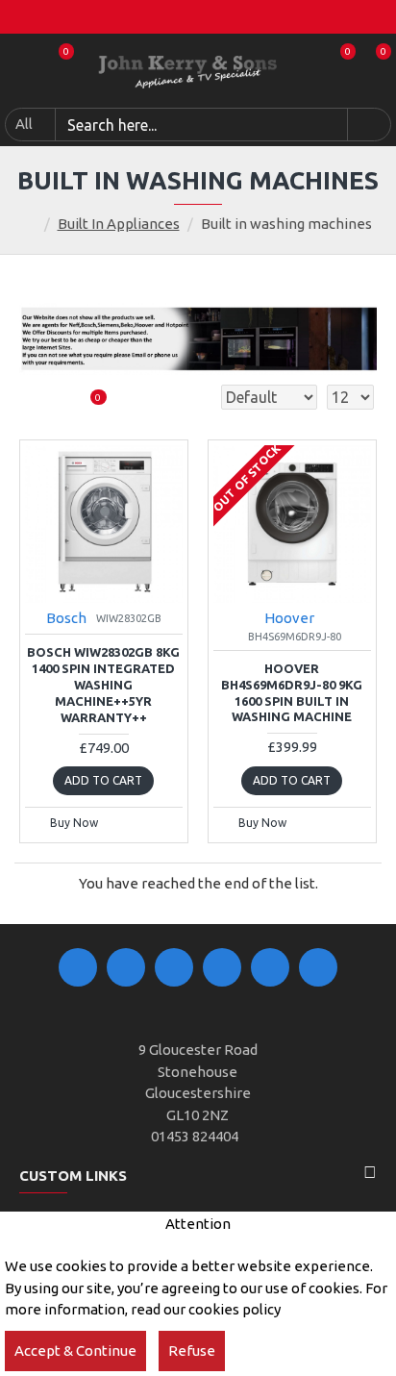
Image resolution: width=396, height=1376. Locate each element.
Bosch (66, 618)
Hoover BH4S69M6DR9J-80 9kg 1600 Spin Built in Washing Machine (291, 693)
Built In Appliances (119, 223)
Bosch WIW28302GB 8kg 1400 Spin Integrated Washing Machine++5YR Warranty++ (103, 684)
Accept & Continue (75, 1350)
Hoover (289, 618)
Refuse (191, 1350)
